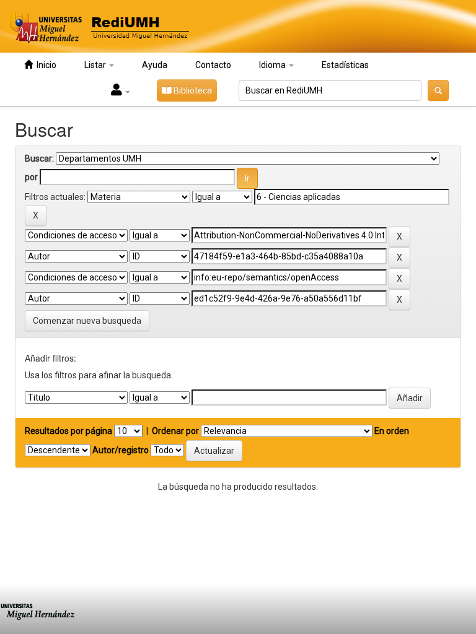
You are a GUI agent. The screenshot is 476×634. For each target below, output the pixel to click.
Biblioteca (192, 90)
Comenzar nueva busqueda (87, 321)
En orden (391, 431)
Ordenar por (175, 431)
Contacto (213, 65)
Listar (96, 65)
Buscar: (39, 158)
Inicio (44, 65)
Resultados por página (68, 431)
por (31, 177)
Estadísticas (345, 65)
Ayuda (154, 65)
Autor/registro (120, 450)
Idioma (273, 65)
